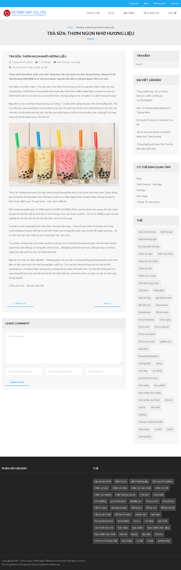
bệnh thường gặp (147, 239)
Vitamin (143, 414)
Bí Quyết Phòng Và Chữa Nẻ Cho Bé (155, 122)
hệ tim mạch (162, 312)
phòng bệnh (145, 363)
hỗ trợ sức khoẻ (147, 334)
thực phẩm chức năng (150, 392)
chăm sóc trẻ (145, 268)
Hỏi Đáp (141, 190)
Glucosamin (162, 305)
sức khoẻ (16, 67)
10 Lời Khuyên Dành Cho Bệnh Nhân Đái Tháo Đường (153, 134)
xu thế (44, 67)
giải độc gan (144, 305)
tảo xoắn (155, 407)
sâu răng (143, 370)
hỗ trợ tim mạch (147, 341)
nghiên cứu (165, 341)
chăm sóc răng (165, 253)
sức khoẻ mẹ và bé (148, 378)
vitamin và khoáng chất (150, 421)
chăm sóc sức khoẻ (148, 261)
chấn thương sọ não (149, 283)
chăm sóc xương (147, 275)
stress (159, 363)
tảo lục (142, 407)
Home (70, 27)
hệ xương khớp (146, 319)
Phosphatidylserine (148, 356)
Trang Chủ (134, 3)
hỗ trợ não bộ (162, 326)
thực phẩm (159, 385)
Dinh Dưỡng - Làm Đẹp (69, 62)
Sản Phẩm (142, 196)
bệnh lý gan (167, 231)
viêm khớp (144, 429)
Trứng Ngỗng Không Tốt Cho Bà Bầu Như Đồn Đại (155, 146)
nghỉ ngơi (143, 348)
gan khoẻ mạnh (163, 297)
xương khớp (145, 436)
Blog (146, 3)
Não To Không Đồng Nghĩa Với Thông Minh (154, 110)
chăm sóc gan (145, 253)
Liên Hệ (174, 3)
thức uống (27, 67)
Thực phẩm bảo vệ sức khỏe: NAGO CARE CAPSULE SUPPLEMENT (153, 96)
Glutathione (145, 312)
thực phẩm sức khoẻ (149, 400)
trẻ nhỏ (168, 400)
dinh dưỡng (145, 297)
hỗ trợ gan (165, 319)
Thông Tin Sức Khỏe (148, 201)
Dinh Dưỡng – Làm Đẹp (149, 184)
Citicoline (143, 290)
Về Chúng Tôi (159, 3)
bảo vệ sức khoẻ (147, 231)
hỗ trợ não (144, 326)
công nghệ (158, 290)
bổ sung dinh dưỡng (149, 246)
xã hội (37, 67)
